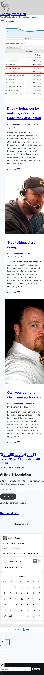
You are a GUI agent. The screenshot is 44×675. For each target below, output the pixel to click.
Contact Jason (9, 513)
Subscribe (8, 496)
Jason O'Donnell (16, 124)
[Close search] (2, 665)
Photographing (10, 655)
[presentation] (24, 60)
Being (7, 660)
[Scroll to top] (2, 642)
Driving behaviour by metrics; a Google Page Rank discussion (24, 113)
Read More (13, 169)
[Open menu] (2, 20)
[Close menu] (0, 647)
